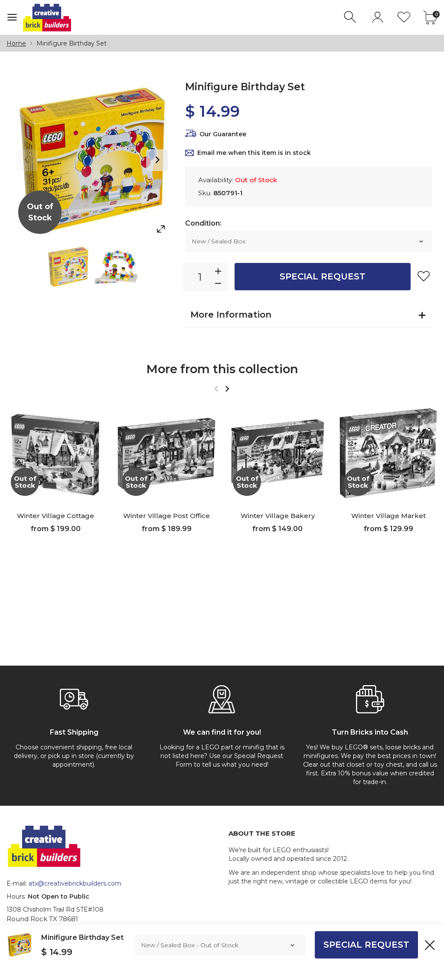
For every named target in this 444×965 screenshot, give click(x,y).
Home (16, 43)
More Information (230, 314)
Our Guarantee (222, 134)
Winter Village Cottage (55, 516)
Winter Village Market (388, 516)
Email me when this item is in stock (254, 153)
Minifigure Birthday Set (82, 937)
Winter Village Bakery (278, 516)
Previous (27, 160)
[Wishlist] (404, 17)
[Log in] (377, 17)
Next (157, 160)
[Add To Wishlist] (423, 276)
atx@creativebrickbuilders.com (75, 883)
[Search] (351, 17)
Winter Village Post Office (166, 516)
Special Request (323, 276)
